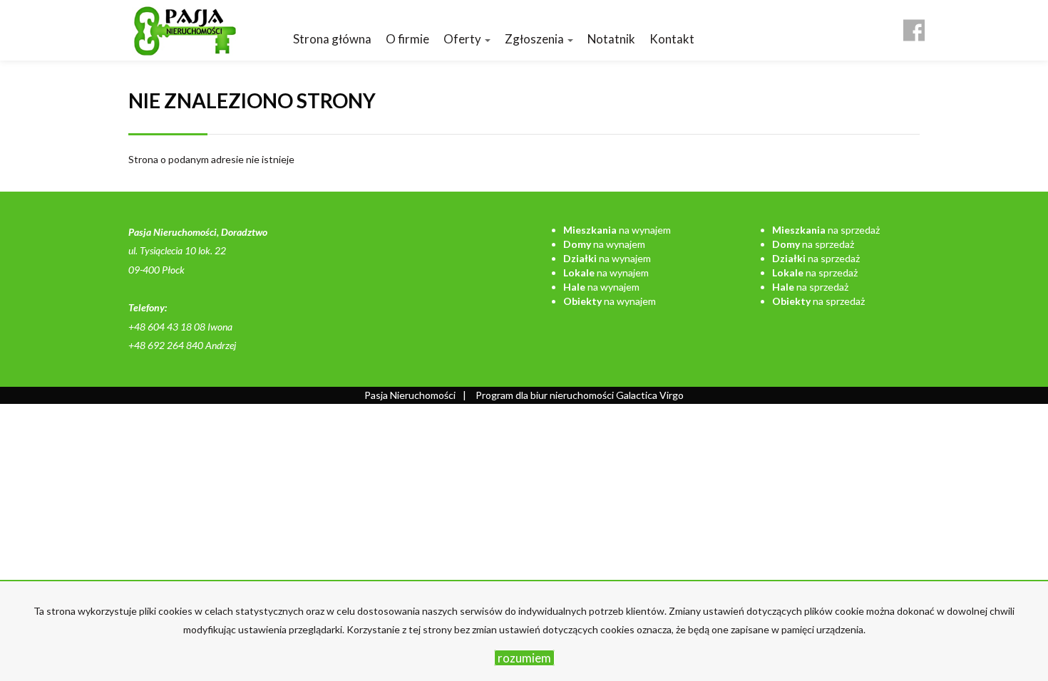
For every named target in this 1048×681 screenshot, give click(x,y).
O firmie (407, 38)
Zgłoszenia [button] (535, 38)
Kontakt (671, 38)
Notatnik (611, 38)
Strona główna (332, 38)
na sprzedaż (826, 230)
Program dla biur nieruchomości (546, 395)
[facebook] (914, 25)
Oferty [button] (463, 38)
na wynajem (617, 230)
